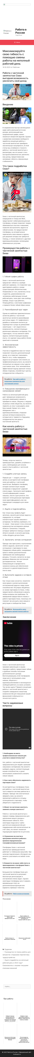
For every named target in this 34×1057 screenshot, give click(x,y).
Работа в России (21, 31)
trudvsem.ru (17, 1054)
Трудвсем (8, 949)
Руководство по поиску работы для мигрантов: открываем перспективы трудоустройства (17, 954)
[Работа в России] (8, 32)
